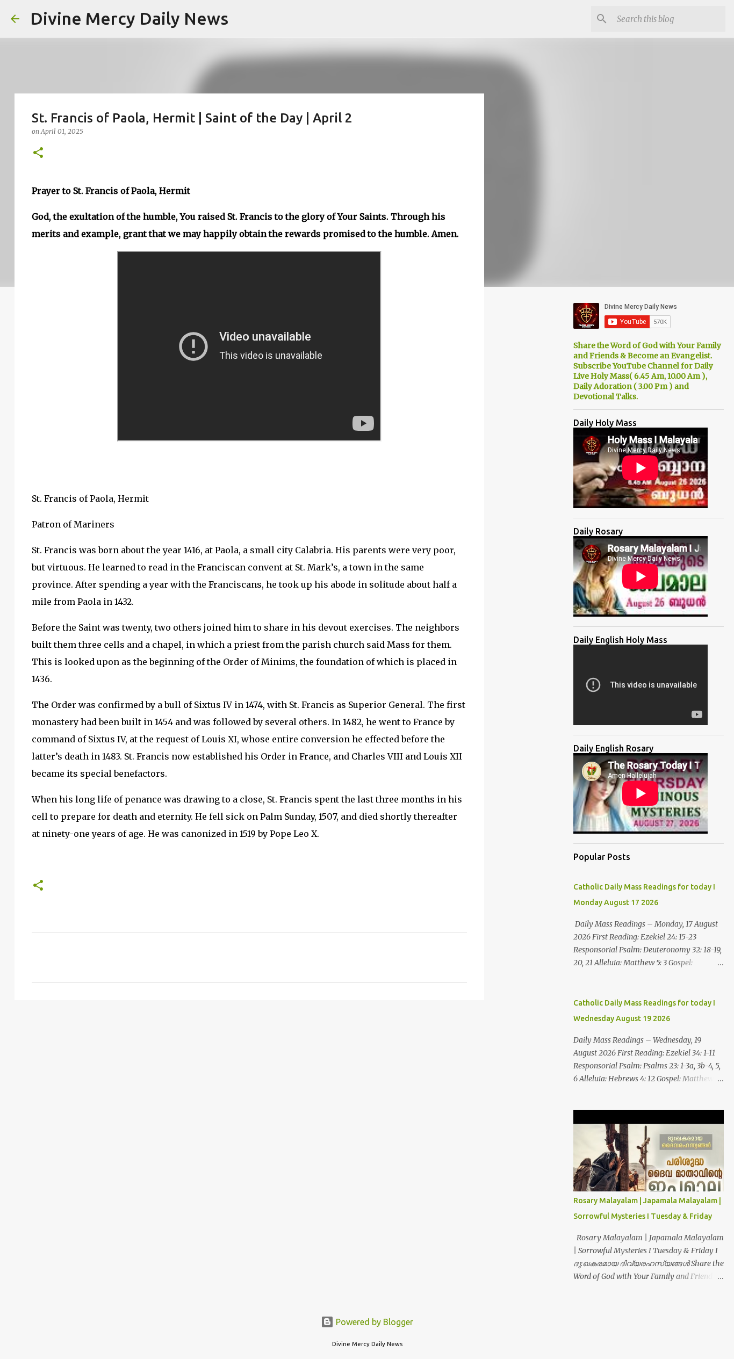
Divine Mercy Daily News (129, 18)
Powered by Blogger (373, 1322)
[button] (38, 153)
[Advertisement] (249, 1091)
